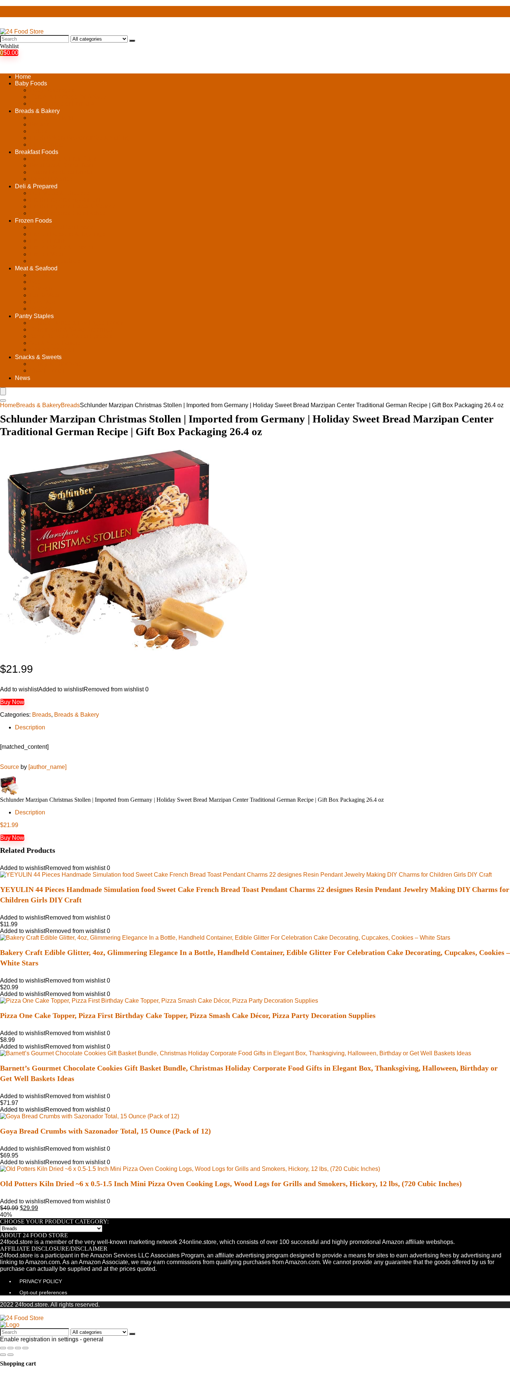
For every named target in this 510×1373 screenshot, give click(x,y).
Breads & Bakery (37, 111)
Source (9, 767)
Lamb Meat (44, 295)
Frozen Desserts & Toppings (67, 234)
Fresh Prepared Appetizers (65, 200)
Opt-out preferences (43, 1292)
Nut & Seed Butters (55, 343)
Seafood (41, 308)
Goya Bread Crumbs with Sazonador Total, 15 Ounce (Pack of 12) (105, 1131)
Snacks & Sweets (38, 357)
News (22, 378)
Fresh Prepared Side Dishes (67, 213)
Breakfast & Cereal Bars (62, 165)
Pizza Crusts (46, 144)
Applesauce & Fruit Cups (63, 158)
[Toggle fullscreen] (18, 1348)
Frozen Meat (46, 254)
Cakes (38, 131)
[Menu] (3, 391)
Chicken (41, 288)
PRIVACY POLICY (40, 1281)
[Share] (10, 1348)
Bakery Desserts (52, 117)
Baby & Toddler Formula (62, 103)
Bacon (38, 275)
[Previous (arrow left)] (3, 1355)
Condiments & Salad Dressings (71, 329)
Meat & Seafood (36, 268)
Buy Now (12, 702)
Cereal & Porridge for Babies (68, 97)
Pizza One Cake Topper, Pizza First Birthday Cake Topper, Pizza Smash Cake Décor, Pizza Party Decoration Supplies (188, 1015)
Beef (36, 282)
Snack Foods (47, 370)
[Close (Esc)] (3, 1348)
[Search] (132, 41)
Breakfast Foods (36, 152)
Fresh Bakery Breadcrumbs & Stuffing (80, 138)
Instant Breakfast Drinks (61, 172)
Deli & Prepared (36, 186)
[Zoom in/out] (25, 1348)
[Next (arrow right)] (10, 1355)
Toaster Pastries (51, 179)
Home (23, 76)
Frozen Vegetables (55, 261)
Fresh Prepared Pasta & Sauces (72, 206)
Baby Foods (31, 83)
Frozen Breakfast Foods (61, 227)
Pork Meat (43, 302)
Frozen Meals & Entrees (62, 247)
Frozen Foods (33, 220)
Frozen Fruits (47, 241)
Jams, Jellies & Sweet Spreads (71, 336)
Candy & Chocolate (56, 364)
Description (30, 727)
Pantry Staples (34, 316)
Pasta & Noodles (52, 349)
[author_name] (47, 767)
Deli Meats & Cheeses (59, 193)
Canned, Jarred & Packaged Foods (76, 323)
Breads (39, 124)
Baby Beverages (52, 90)
